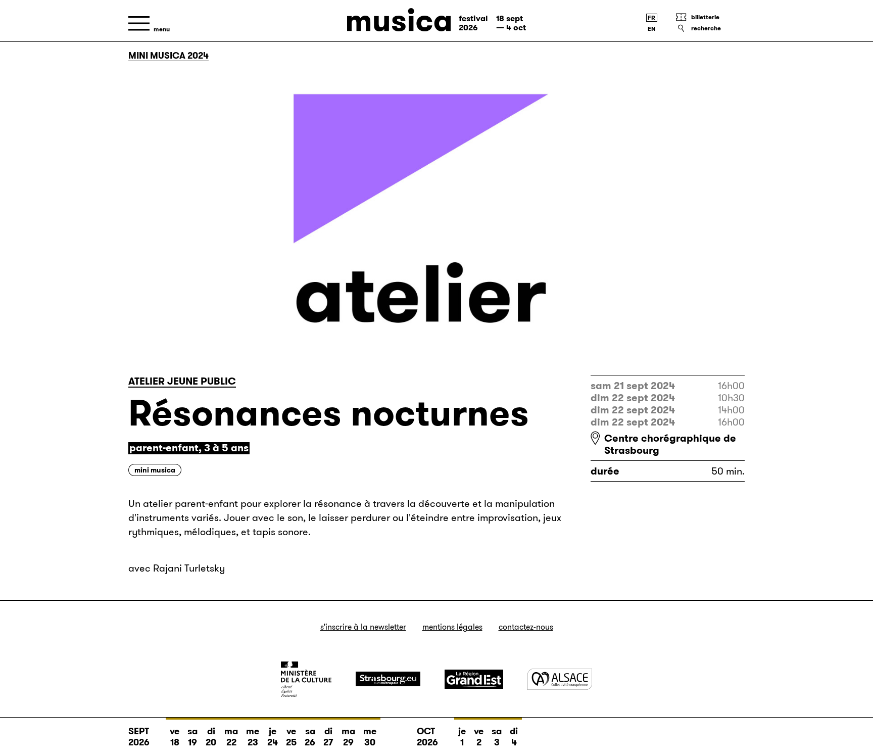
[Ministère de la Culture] (306, 679)
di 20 (211, 737)
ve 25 (291, 737)
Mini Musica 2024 (168, 55)
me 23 (252, 737)
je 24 (272, 737)
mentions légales (452, 627)
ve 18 (174, 737)
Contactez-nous (526, 627)
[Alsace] (559, 679)
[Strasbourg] (388, 679)
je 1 (462, 737)
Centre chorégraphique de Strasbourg (670, 444)
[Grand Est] (474, 679)
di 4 (514, 737)
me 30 (369, 737)
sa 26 (310, 737)
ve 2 (478, 737)
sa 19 (192, 737)
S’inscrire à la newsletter (363, 627)
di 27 (328, 737)
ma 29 (348, 737)
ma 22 (231, 737)
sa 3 (497, 737)
